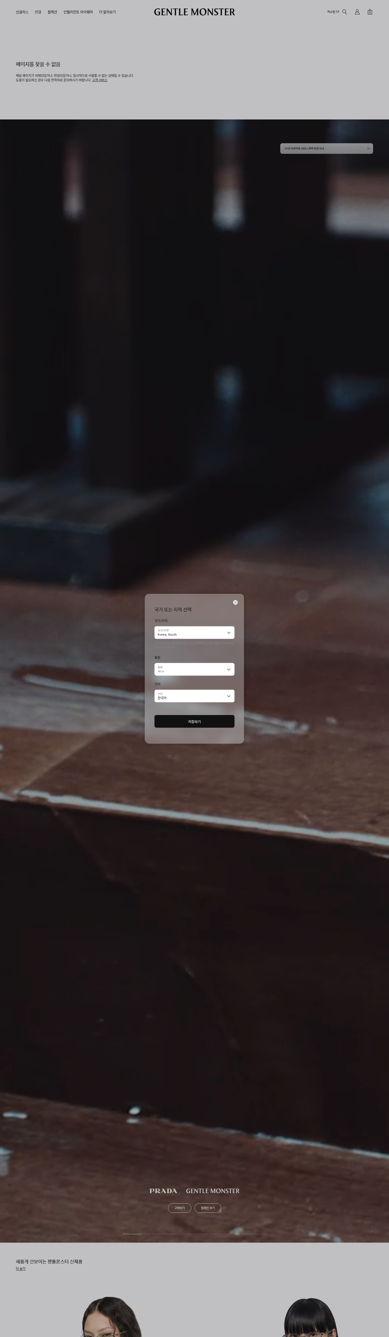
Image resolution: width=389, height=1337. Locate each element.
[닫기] (235, 602)
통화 (160, 667)
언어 (160, 693)
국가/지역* (163, 630)
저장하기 (194, 721)
